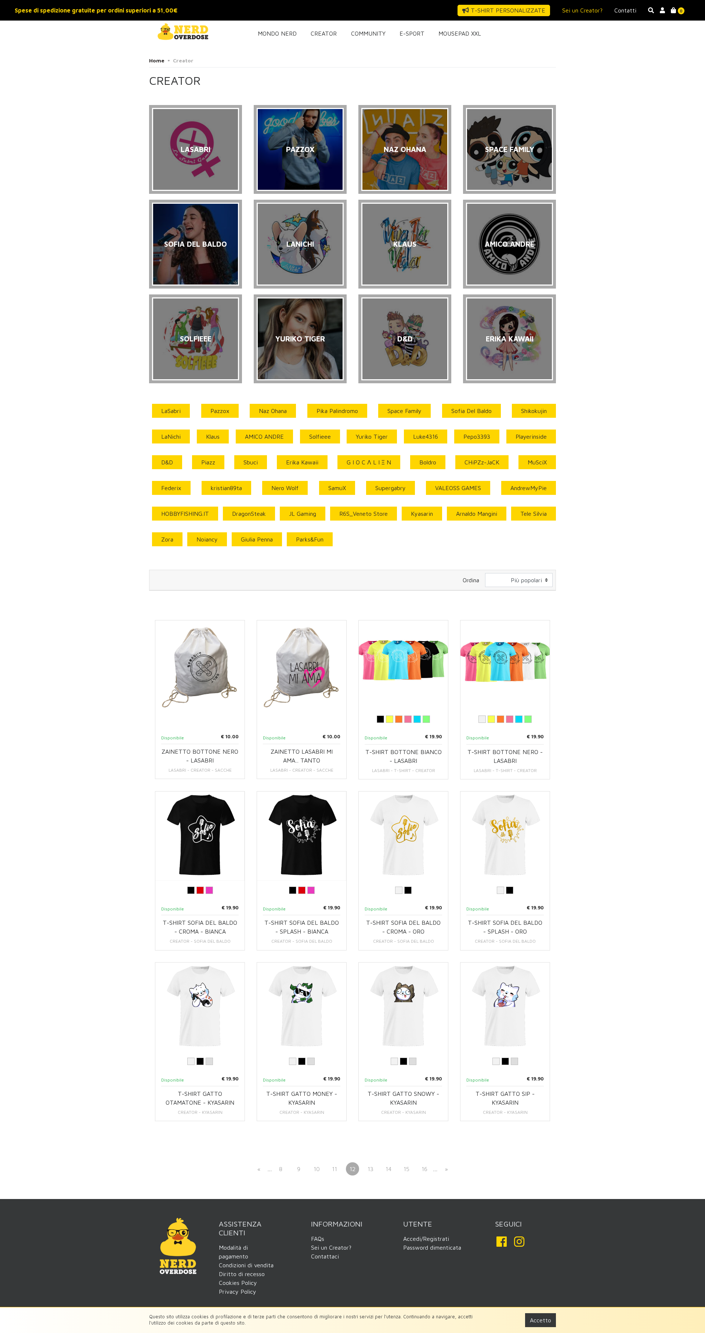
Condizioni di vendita (246, 1265)
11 (334, 1169)
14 (388, 1169)
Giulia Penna (257, 539)
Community (368, 33)
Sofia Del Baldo (471, 410)
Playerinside (531, 436)
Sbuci (250, 462)
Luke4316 (425, 436)
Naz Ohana (273, 410)
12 (352, 1169)
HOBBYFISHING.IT (185, 513)
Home (156, 60)
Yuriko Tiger (372, 436)
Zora (167, 539)
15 (406, 1169)
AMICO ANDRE (264, 436)
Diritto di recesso (242, 1274)
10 (317, 1169)
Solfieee (320, 436)
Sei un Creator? (582, 10)
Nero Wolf (285, 488)
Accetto (540, 1320)
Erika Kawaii (302, 462)
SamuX (337, 488)
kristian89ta (226, 488)
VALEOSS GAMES (458, 488)
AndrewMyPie (528, 488)
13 (370, 1169)
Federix (171, 488)
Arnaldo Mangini (476, 513)
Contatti (625, 10)
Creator (324, 33)
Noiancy (207, 539)
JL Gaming (302, 513)
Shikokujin (534, 410)
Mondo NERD (277, 33)
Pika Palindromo (337, 410)
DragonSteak (249, 513)
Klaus (213, 436)
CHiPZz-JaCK (481, 462)
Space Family (404, 410)
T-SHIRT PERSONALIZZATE (507, 10)
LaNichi (171, 436)
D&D (167, 462)
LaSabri (171, 410)
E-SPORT (412, 33)
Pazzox (219, 410)
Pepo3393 (476, 436)
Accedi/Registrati (426, 1238)
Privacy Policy (237, 1291)
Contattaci (325, 1256)
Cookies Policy (238, 1282)
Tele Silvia (533, 513)
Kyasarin (422, 513)
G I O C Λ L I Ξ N (369, 462)
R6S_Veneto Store (363, 513)
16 (424, 1169)
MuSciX (537, 462)
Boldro (427, 462)
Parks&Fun (309, 539)
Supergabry (390, 488)
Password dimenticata (432, 1247)
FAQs (317, 1238)
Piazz (208, 462)
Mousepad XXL (459, 33)
